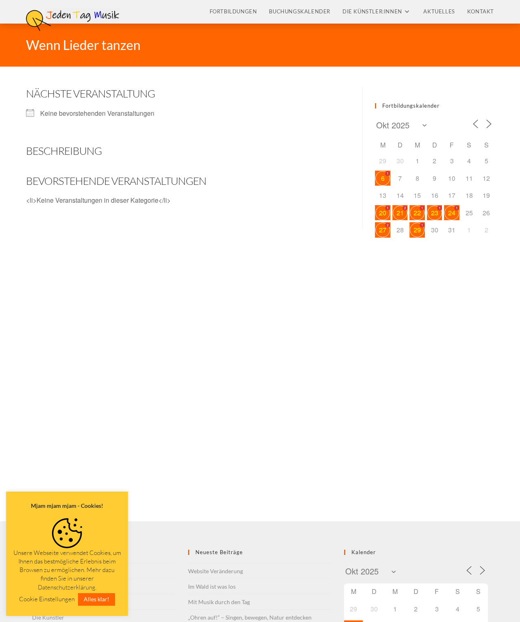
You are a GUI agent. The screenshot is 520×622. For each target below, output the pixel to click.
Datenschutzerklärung (66, 587)
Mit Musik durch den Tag (219, 601)
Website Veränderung (215, 571)
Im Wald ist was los (212, 586)
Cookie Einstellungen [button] (47, 599)
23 (434, 212)
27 (382, 229)
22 (417, 212)
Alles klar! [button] (96, 599)
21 (400, 212)
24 (451, 212)
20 (382, 212)
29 (417, 229)
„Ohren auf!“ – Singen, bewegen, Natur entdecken (250, 617)
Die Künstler (48, 617)
